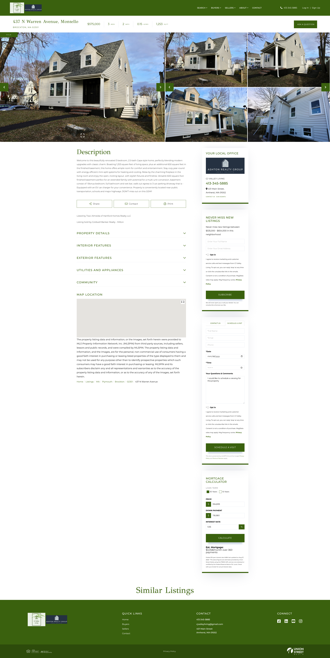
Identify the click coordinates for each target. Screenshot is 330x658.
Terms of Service (218, 458)
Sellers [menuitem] (229, 8)
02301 (130, 382)
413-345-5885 (290, 8)
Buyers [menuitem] (215, 8)
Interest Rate (213, 522)
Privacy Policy (169, 651)
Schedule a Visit (234, 323)
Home (80, 382)
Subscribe (225, 295)
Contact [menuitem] (257, 8)
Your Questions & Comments (219, 373)
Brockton (119, 382)
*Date (208, 351)
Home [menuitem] (125, 619)
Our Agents (221, 197)
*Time (208, 363)
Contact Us (210, 197)
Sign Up (316, 8)
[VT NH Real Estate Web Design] (295, 651)
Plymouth (107, 382)
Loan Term (212, 488)
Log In (305, 8)
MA (98, 382)
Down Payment (214, 510)
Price (209, 499)
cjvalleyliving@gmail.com (209, 624)
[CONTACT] (305, 24)
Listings (90, 382)
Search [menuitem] (201, 8)
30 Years (213, 492)
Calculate (225, 538)
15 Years (225, 492)
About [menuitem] (242, 8)
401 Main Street (206, 631)
